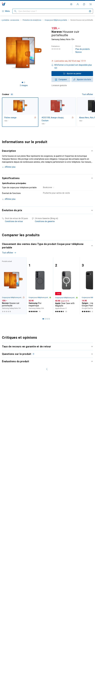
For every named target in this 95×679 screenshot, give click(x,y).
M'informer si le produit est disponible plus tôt (73, 66)
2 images (24, 85)
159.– (55, 28)
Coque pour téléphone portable (56, 20)
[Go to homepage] (3, 4)
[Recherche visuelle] (90, 11)
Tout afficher (87, 94)
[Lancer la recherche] (15, 11)
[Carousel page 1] (43, 318)
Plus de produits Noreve (82, 49)
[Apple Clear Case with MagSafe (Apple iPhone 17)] (66, 285)
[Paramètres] (71, 4)
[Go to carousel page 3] (47, 318)
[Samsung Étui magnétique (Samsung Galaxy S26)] (40, 285)
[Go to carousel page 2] (45, 318)
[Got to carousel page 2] (24, 82)
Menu (7, 11)
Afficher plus (10, 167)
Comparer (63, 79)
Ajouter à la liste (84, 79)
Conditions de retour (14, 221)
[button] (72, 61)
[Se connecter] (77, 4)
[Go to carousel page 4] (49, 318)
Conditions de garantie (45, 221)
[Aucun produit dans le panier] (91, 4)
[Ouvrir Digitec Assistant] (84, 4)
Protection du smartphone (32, 20)
